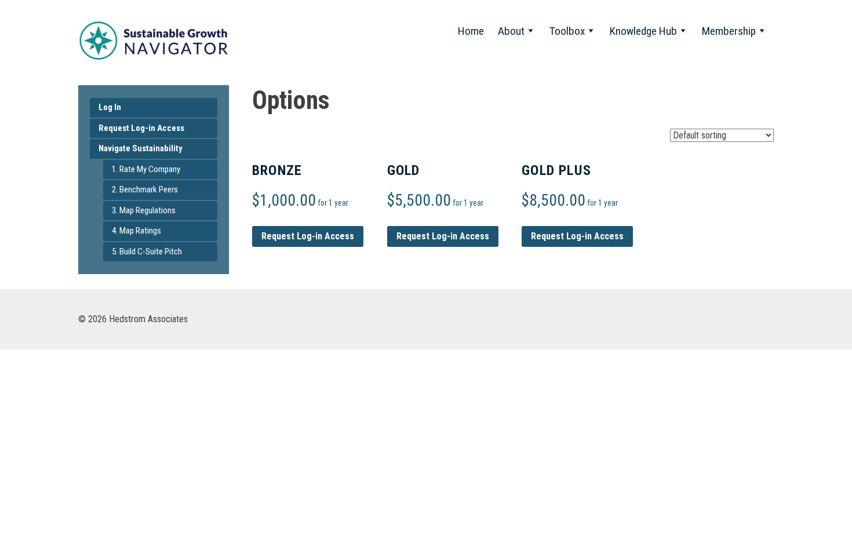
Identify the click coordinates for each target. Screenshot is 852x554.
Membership (729, 31)
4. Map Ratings (136, 230)
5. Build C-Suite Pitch (147, 251)
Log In (110, 107)
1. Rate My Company (146, 169)
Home (471, 31)
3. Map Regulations (144, 210)
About (511, 31)
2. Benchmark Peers (145, 189)
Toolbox (567, 31)
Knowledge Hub (643, 31)
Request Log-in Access (141, 128)
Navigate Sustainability (141, 148)
